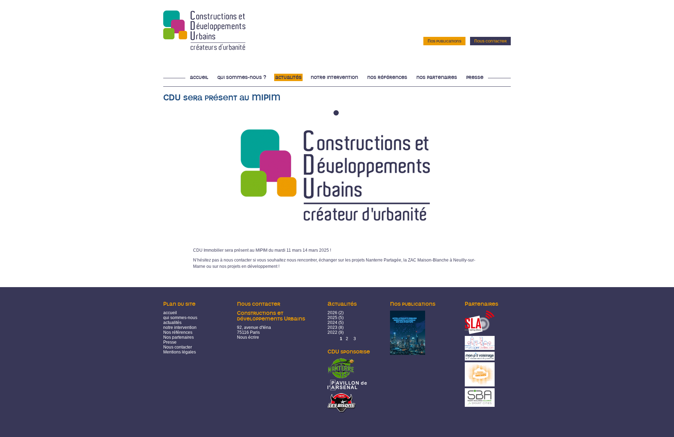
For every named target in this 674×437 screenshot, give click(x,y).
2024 (332, 322)
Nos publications (444, 41)
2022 (332, 332)
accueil (170, 312)
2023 (332, 327)
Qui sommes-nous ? (241, 77)
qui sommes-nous (180, 317)
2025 (332, 317)
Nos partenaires (436, 77)
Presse (474, 77)
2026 (332, 312)
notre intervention (180, 327)
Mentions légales (179, 352)
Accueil (199, 77)
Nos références (387, 77)
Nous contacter (490, 41)
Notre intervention (334, 77)
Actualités (288, 77)
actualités (172, 322)
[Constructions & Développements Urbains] (204, 48)
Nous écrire (248, 337)
